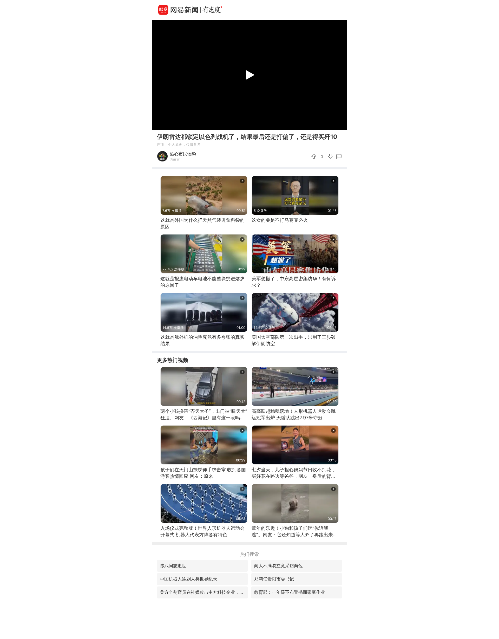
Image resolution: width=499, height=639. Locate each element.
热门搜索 (249, 554)
